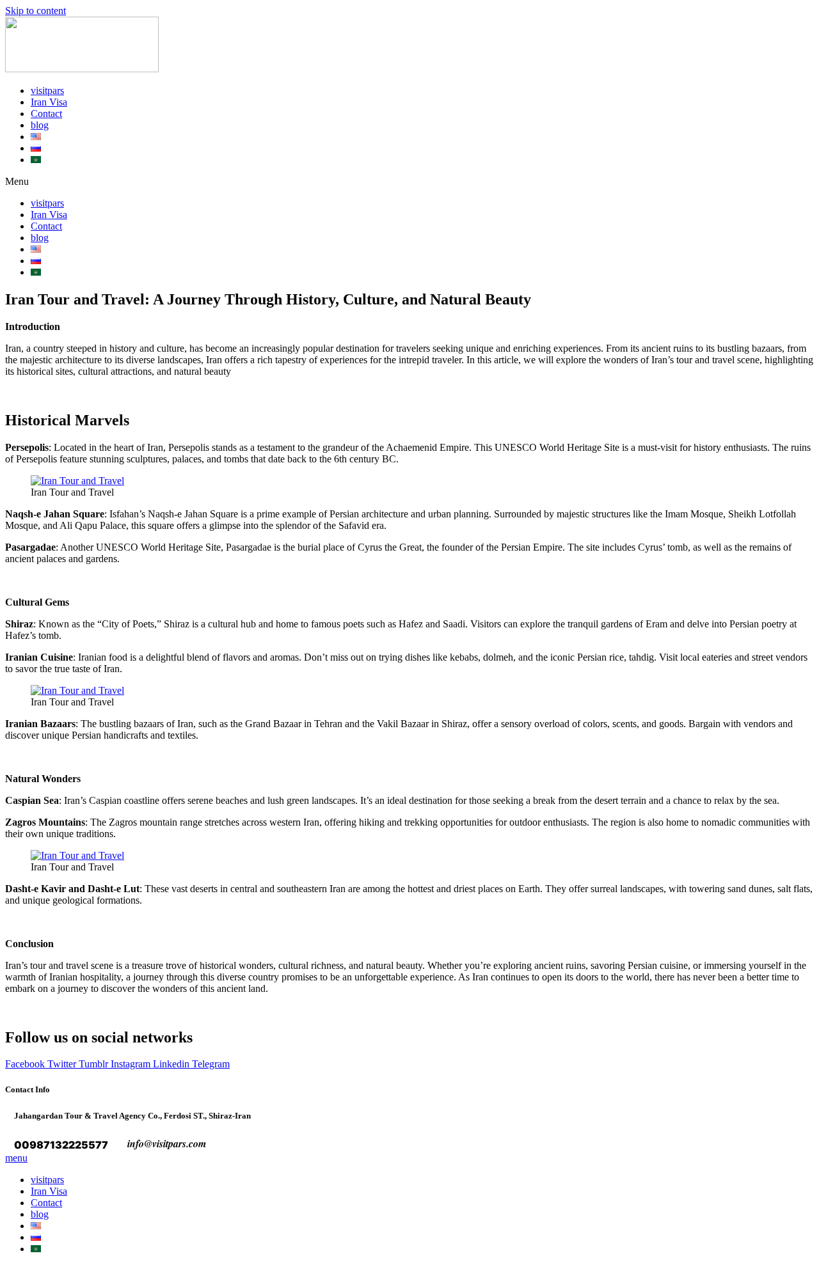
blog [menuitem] (40, 1214)
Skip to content (35, 10)
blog (40, 125)
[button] (409, 181)
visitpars (47, 90)
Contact (46, 113)
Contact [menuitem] (46, 1202)
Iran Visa (49, 102)
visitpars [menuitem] (47, 1179)
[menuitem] (36, 1225)
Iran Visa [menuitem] (49, 1191)
